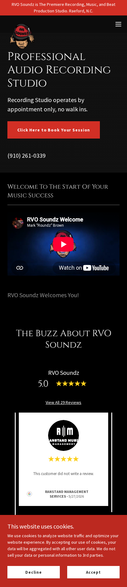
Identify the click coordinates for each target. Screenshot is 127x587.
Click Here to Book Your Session (53, 130)
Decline (33, 572)
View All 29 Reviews (63, 402)
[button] (118, 24)
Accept (93, 572)
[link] (23, 24)
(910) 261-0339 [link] (26, 155)
